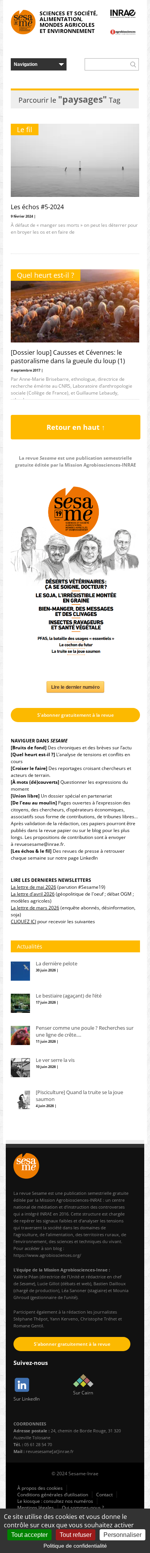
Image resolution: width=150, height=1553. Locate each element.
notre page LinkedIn (76, 858)
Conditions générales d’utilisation (52, 1494)
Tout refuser (76, 1535)
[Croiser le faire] (29, 768)
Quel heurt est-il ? (45, 275)
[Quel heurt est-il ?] (33, 754)
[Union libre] (25, 796)
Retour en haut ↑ (76, 427)
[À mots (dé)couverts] (35, 782)
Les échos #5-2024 (37, 207)
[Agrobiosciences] (122, 32)
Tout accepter (29, 1535)
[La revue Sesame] (23, 22)
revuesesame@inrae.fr (39, 844)
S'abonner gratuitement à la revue (75, 715)
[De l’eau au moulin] (34, 802)
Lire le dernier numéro (75, 686)
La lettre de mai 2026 (33, 887)
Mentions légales (35, 1507)
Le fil (24, 129)
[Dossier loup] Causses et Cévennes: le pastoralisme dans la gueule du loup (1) (68, 356)
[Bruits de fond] (29, 747)
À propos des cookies (40, 1488)
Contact (104, 1494)
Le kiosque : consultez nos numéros (55, 1501)
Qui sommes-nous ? (83, 1507)
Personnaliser (122, 1535)
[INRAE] (122, 14)
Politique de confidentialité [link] (75, 1546)
